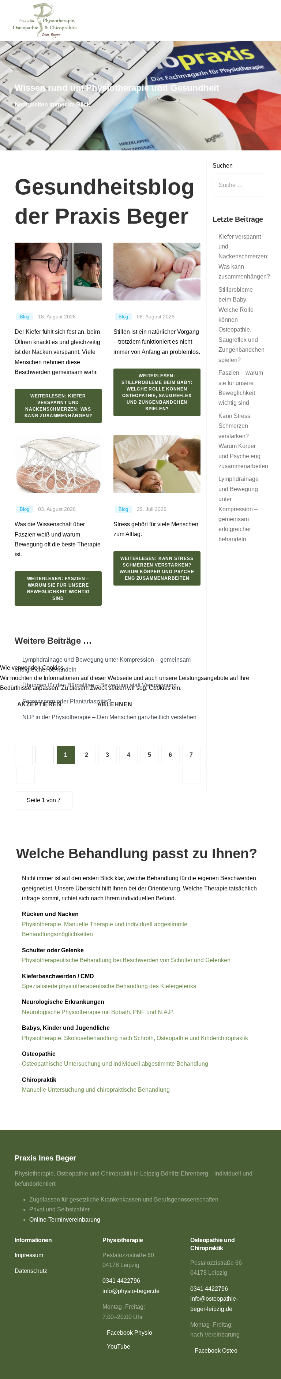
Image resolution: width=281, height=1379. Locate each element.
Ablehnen (114, 704)
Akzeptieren (39, 704)
